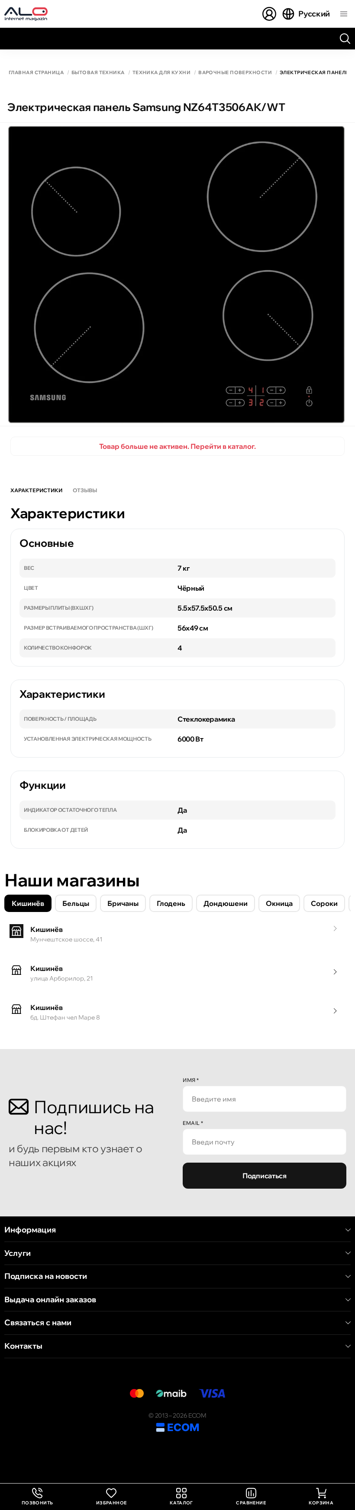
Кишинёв (28, 903)
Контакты (23, 1346)
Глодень (171, 903)
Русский (314, 14)
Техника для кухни (161, 72)
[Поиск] (345, 38)
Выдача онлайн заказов (50, 1299)
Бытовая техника (98, 72)
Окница (279, 903)
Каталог (181, 1503)
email (193, 1123)
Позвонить (37, 1497)
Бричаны (123, 903)
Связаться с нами (37, 1322)
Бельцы (75, 903)
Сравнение (251, 1503)
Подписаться (264, 1175)
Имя (191, 1080)
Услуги (17, 1253)
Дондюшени (225, 903)
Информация (30, 1230)
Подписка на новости (45, 1276)
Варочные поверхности (235, 72)
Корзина (321, 1503)
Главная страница (36, 72)
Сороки (324, 903)
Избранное (111, 1503)
